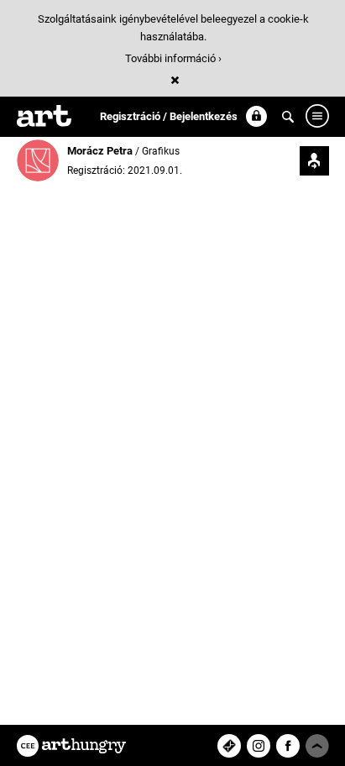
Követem (314, 161)
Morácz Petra (101, 150)
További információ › (173, 58)
